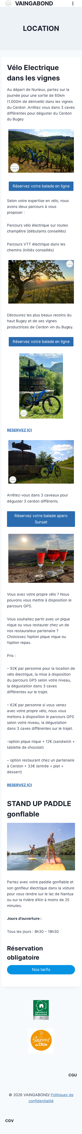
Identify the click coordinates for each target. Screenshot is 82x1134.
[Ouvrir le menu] (73, 3)
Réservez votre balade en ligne (41, 186)
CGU (72, 1075)
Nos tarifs (41, 969)
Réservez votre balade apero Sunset (41, 518)
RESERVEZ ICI (19, 430)
